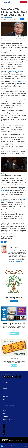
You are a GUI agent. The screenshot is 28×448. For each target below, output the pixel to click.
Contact (4, 413)
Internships (5, 410)
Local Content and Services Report (10, 405)
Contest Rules (5, 396)
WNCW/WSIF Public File (7, 419)
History (4, 391)
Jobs (4, 408)
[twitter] (4, 431)
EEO (3, 402)
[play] (2, 446)
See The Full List (14, 333)
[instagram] (4, 428)
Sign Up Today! (14, 301)
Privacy (4, 393)
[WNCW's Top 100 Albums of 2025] (14, 313)
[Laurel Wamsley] (4, 249)
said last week (18, 81)
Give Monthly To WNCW (14, 298)
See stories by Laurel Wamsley (15, 261)
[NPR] (5, 440)
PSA (3, 385)
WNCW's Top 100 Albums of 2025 (14, 324)
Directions (5, 388)
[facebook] (4, 425)
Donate (24, 2)
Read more (14, 365)
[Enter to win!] (14, 347)
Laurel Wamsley (8, 17)
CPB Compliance (6, 422)
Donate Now (5, 416)
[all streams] (26, 446)
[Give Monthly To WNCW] (14, 282)
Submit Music (5, 382)
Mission (4, 399)
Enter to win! (14, 359)
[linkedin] (4, 433)
